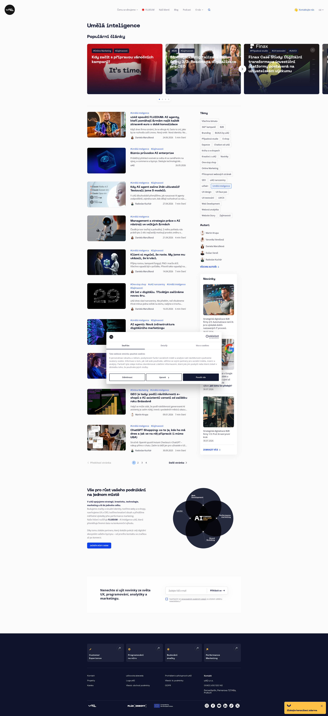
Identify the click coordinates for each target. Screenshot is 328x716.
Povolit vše (201, 377)
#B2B (174, 50)
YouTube (219, 706)
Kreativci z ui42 (209, 156)
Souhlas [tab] (125, 345)
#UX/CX (293, 50)
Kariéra (90, 685)
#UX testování (278, 50)
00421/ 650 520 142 (213, 685)
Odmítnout (127, 377)
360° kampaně (209, 127)
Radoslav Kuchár (143, 203)
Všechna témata (209, 121)
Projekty (91, 680)
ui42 (132, 165)
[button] (127, 10)
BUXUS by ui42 (222, 132)
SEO (204, 180)
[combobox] (321, 9)
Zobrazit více (210, 450)
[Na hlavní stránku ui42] (10, 10)
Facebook (213, 706)
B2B (222, 127)
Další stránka (176, 462)
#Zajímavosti (121, 50)
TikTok (231, 706)
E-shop (226, 138)
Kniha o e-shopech (211, 150)
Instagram (207, 706)
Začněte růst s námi (99, 545)
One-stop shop (209, 162)
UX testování (208, 197)
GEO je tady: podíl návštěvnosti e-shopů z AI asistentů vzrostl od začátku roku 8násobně (158, 398)
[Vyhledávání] (209, 10)
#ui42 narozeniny (156, 284)
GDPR (168, 685)
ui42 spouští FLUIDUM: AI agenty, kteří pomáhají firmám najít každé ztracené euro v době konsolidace (155, 121)
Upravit (162, 377)
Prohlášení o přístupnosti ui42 (178, 676)
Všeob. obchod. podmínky (138, 685)
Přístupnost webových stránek (216, 174)
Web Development (211, 203)
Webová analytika (210, 209)
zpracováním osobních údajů (193, 599)
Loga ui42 (130, 680)
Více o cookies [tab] (202, 345)
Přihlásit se (216, 590)
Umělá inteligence (221, 186)
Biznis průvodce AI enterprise (152, 153)
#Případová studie (259, 50)
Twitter (237, 706)
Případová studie (210, 138)
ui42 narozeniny (217, 180)
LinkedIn (225, 706)
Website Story (208, 215)
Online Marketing (210, 168)
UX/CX (221, 197)
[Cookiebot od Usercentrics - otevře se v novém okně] (207, 337)
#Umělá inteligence (139, 113)
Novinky (224, 156)
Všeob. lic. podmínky (174, 680)
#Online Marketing (102, 50)
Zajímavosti (225, 215)
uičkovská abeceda (134, 676)
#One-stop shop (138, 284)
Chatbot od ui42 (222, 144)
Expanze (206, 144)
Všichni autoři (208, 267)
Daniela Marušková (144, 137)
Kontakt (91, 676)
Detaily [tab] (164, 345)
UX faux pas (221, 191)
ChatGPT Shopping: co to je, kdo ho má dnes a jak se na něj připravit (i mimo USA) (157, 434)
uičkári (205, 186)
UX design (206, 191)
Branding (206, 132)
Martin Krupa (141, 414)
